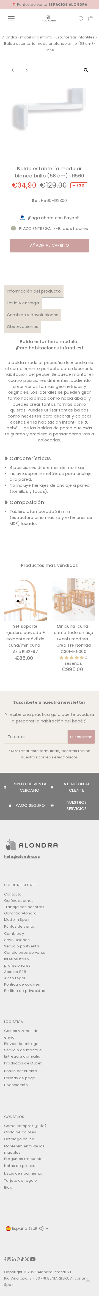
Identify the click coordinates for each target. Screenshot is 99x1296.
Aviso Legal (14, 978)
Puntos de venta (19, 926)
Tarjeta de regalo (20, 1180)
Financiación (16, 1085)
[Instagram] (9, 1259)
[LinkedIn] (14, 1259)
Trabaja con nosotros (24, 907)
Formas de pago (19, 1078)
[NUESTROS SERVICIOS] (52, 805)
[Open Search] (81, 18)
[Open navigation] (14, 19)
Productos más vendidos (49, 565)
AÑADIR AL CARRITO (49, 245)
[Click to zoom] (86, 70)
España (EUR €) (28, 1228)
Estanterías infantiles (75, 37)
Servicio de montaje (23, 1050)
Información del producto (34, 291)
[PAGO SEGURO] (10, 805)
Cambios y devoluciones (33, 315)
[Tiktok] (22, 1259)
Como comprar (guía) (25, 1125)
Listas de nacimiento (23, 1173)
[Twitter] (27, 1259)
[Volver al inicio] (88, 1280)
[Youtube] (32, 1259)
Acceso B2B (15, 971)
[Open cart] (91, 18)
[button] (72, 657)
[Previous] (13, 70)
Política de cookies (22, 984)
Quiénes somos (19, 900)
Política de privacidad (25, 990)
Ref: (36, 200)
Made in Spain (17, 919)
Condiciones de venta (25, 952)
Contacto (13, 894)
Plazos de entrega (21, 1043)
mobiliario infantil (36, 37)
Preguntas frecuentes (24, 1158)
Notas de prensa (19, 1165)
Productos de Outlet (23, 1063)
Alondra (9, 37)
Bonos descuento (20, 1070)
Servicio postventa (21, 946)
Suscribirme (81, 736)
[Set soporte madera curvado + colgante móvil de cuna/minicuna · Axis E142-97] (25, 599)
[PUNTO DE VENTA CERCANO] (5, 787)
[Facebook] (5, 1259)
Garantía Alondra (20, 913)
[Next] (26, 70)
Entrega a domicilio (22, 1056)
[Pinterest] (18, 1259)
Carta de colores (20, 1132)
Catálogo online (19, 1139)
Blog (8, 1187)
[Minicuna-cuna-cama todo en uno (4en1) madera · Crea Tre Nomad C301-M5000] (73, 599)
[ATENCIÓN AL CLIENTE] (52, 787)
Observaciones (22, 326)
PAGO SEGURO (30, 805)
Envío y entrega (23, 303)
